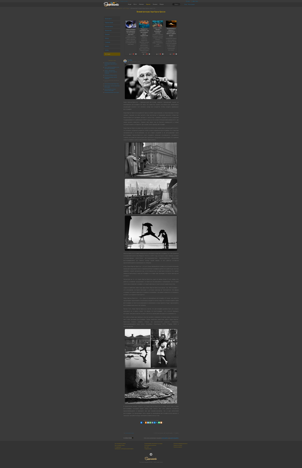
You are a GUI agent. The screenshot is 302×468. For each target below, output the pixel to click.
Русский (188, 1)
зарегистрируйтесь (174, 438)
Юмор (107, 38)
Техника (107, 34)
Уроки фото (108, 18)
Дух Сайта (146, 447)
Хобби (107, 50)
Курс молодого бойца (119, 445)
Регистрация (191, 4)
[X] (144, 423)
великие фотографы (129, 433)
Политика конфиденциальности (180, 443)
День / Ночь (195, 1)
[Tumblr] (152, 423)
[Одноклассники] (146, 423)
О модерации (118, 447)
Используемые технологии (150, 445)
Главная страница (111, 8)
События (107, 42)
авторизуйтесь (165, 438)
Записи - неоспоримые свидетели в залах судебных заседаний (111, 72)
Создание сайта (147, 448)
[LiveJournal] (157, 423)
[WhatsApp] (150, 423)
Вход (186, 4)
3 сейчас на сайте (124, 1)
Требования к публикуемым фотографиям (124, 448)
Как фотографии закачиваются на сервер (153, 443)
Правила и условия (177, 445)
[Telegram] (148, 423)
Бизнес (107, 46)
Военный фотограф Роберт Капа (112, 83)
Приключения (109, 22)
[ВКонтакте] (141, 423)
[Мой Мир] (155, 423)
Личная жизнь (109, 26)
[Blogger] (161, 423)
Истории (126, 8)
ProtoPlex (130, 60)
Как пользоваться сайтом (120, 443)
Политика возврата (177, 447)
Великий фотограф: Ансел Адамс (112, 92)
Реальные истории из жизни (111, 75)
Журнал (120, 8)
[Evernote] (159, 423)
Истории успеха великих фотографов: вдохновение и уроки (111, 64)
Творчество (108, 30)
